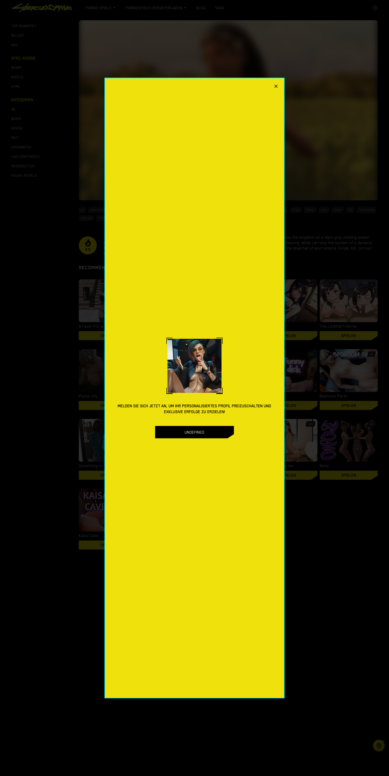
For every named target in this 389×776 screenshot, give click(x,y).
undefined (194, 432)
